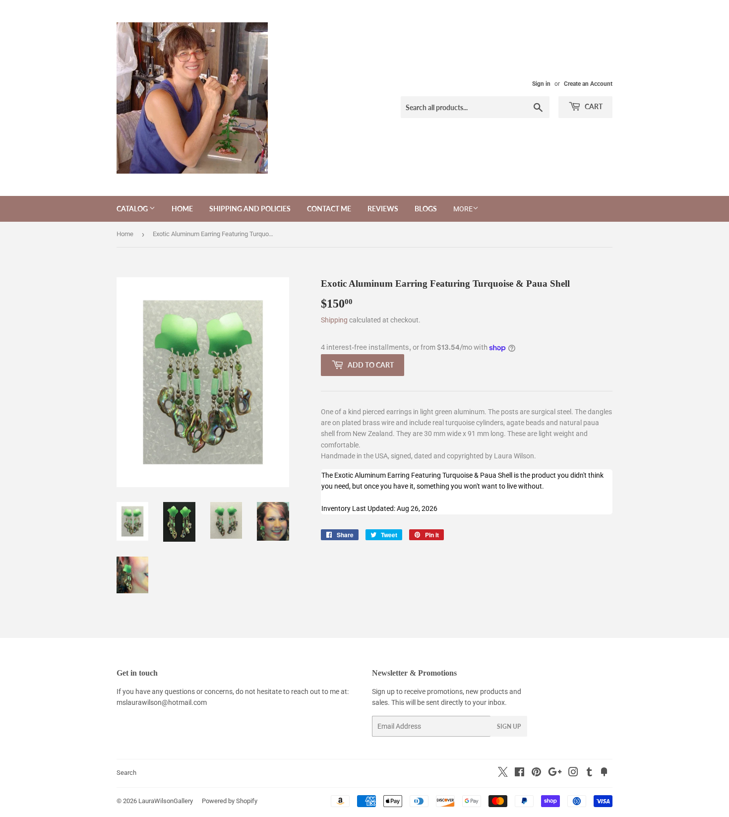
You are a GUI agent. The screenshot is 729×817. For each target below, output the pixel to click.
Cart (593, 106)
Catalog (133, 208)
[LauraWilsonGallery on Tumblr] (589, 773)
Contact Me (329, 208)
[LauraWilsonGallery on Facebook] (519, 773)
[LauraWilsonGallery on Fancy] (604, 773)
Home (182, 208)
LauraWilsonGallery (165, 801)
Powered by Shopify (229, 801)
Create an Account (588, 83)
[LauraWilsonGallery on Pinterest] (536, 773)
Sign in (541, 83)
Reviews (382, 208)
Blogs (426, 208)
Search (126, 772)
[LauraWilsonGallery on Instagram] (573, 773)
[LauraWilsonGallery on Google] (555, 773)
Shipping (334, 320)
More (463, 209)
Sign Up (509, 726)
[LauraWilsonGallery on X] (503, 774)
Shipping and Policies (250, 208)
